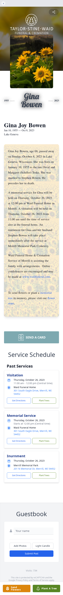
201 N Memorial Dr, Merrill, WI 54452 (34, 468)
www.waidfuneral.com (36, 277)
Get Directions (19, 400)
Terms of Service (41, 580)
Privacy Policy (22, 580)
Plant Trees (44, 400)
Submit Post (31, 553)
